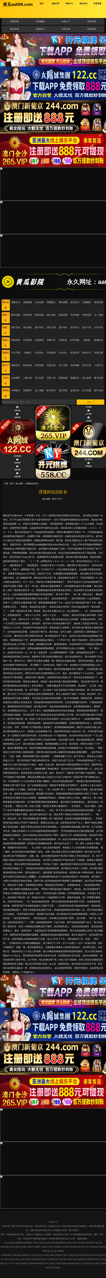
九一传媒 (98, 315)
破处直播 (98, 302)
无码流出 (39, 352)
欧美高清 (74, 352)
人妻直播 (89, 421)
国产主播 (51, 327)
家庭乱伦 (74, 378)
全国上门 (65, 21)
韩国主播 (98, 352)
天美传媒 (74, 315)
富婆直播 (17, 417)
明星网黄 (15, 340)
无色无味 (65, 29)
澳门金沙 (53, 442)
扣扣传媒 (86, 315)
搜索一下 (90, 402)
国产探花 (39, 327)
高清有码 (51, 352)
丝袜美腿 (74, 365)
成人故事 (86, 378)
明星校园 (63, 378)
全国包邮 (91, 29)
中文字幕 (15, 352)
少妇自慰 (39, 302)
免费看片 (27, 390)
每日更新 (63, 390)
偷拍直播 (63, 302)
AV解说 (27, 352)
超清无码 (74, 390)
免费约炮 (14, 21)
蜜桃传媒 (39, 315)
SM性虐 (63, 340)
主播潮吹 (86, 302)
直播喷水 (51, 302)
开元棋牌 (89, 407)
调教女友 (15, 302)
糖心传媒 (51, 315)
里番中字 (51, 340)
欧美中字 (86, 352)
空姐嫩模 (40, 21)
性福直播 (17, 476)
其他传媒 (63, 315)
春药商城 (14, 29)
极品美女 (15, 365)
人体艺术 (98, 365)
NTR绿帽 (74, 340)
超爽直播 (17, 463)
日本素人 (63, 352)
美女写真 (86, 365)
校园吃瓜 (98, 340)
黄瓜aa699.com (18, 4)
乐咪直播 (17, 410)
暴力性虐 (98, 378)
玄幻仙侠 (39, 378)
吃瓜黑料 (27, 340)
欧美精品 (27, 365)
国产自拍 (15, 327)
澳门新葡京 (88, 459)
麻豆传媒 (15, 315)
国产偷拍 (27, 327)
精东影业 (27, 315)
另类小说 (51, 378)
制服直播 (17, 469)
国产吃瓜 (74, 327)
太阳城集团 (17, 456)
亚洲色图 (39, 365)
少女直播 (89, 414)
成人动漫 (63, 365)
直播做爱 (27, 302)
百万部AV (51, 390)
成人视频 (39, 390)
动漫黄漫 (39, 340)
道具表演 (74, 302)
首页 (11, 484)
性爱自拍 (51, 365)
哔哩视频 (89, 466)
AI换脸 (86, 340)
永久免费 (86, 390)
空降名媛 (91, 21)
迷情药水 (40, 29)
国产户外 (86, 327)
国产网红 (63, 327)
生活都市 (15, 378)
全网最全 (15, 390)
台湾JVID (98, 327)
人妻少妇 (27, 378)
